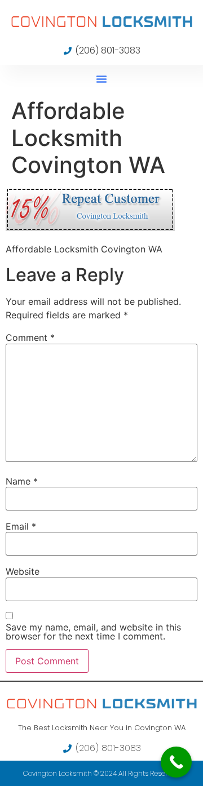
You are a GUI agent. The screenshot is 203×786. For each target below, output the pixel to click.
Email (21, 526)
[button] (101, 78)
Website (22, 571)
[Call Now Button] (176, 762)
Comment (30, 337)
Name (22, 481)
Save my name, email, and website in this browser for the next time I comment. (93, 632)
